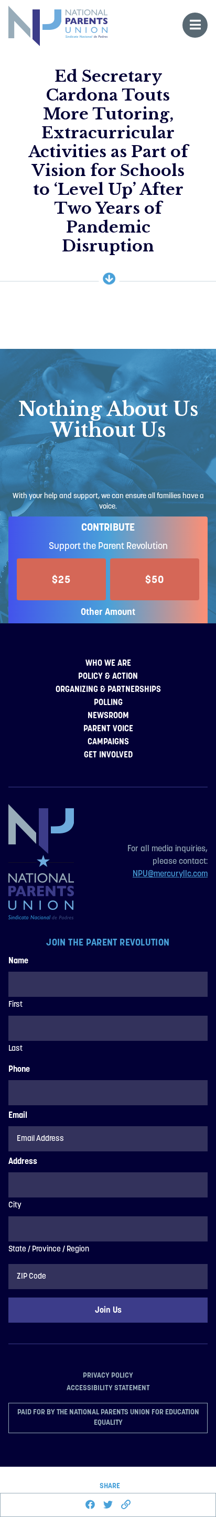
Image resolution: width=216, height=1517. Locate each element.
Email (17, 1116)
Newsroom (108, 715)
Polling (108, 702)
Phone (19, 1069)
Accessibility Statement (108, 1387)
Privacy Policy (108, 1375)
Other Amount (108, 612)
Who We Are (108, 662)
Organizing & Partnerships (108, 689)
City (14, 1206)
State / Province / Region (48, 1250)
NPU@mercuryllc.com (170, 874)
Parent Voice (108, 728)
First (15, 1005)
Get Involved (108, 754)
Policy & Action (108, 675)
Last (15, 1049)
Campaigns (108, 741)
